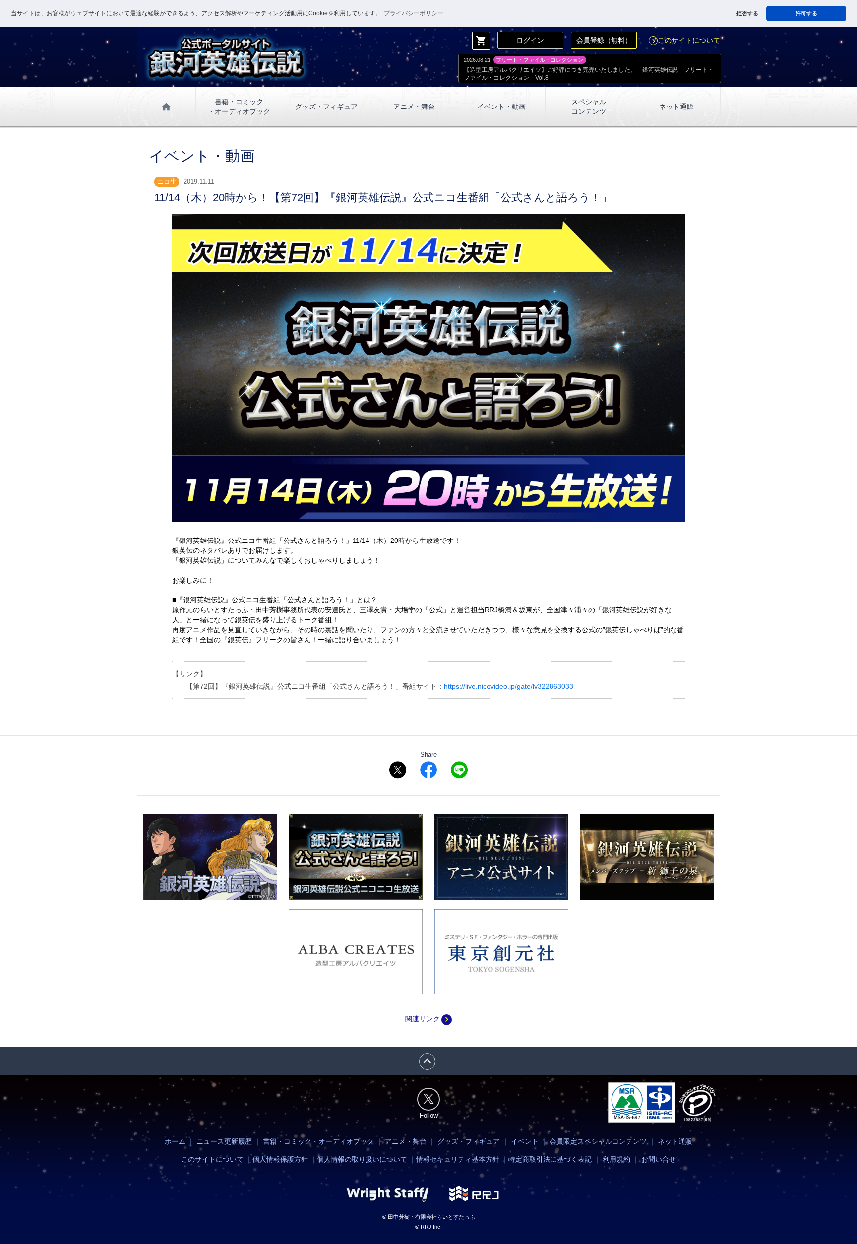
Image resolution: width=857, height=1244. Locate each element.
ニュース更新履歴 (224, 1141)
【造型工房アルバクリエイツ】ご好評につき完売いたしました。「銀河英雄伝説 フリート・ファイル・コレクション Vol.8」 (589, 73)
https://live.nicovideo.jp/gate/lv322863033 (508, 686)
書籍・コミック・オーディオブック (318, 1141)
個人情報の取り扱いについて (362, 1159)
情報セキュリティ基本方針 (457, 1159)
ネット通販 (676, 106)
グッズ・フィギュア (326, 106)
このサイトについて (684, 40)
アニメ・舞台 (414, 106)
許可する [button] (806, 13)
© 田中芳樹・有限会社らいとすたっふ (428, 1217)
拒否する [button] (747, 13)
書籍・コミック (239, 106)
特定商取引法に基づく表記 (550, 1159)
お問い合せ (658, 1159)
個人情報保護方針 (280, 1159)
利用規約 (616, 1159)
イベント (525, 1141)
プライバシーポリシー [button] (413, 13)
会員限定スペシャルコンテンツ (598, 1141)
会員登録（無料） (604, 40)
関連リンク (428, 1019)
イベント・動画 (501, 106)
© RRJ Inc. (428, 1227)
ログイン (530, 40)
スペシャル (588, 106)
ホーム (175, 1141)
